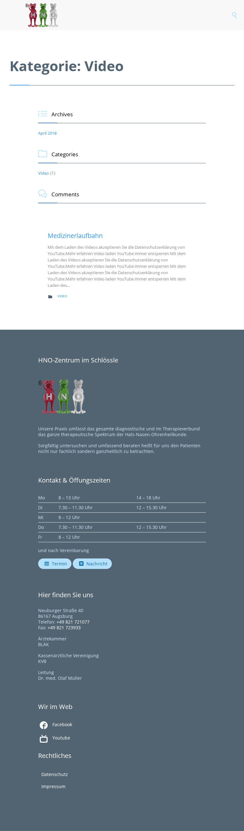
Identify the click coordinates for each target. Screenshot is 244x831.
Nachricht (93, 564)
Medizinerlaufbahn (75, 235)
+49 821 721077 (73, 622)
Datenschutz (54, 774)
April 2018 (47, 133)
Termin (55, 564)
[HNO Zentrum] (128, 15)
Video (43, 173)
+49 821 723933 (64, 628)
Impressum (53, 786)
